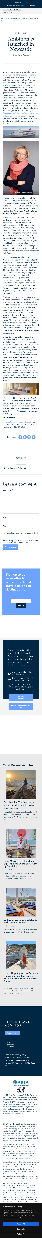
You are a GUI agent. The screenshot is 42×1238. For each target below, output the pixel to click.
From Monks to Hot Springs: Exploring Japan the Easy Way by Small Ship (20, 864)
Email (5, 526)
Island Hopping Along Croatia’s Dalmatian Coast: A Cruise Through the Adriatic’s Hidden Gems (21, 977)
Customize (21, 1229)
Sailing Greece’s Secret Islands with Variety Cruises (20, 921)
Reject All (21, 1234)
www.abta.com (28, 1151)
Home (12, 18)
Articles (17, 18)
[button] (20, 437)
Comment (8, 490)
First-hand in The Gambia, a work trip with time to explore (20, 803)
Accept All (21, 1224)
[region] (21, 1220)
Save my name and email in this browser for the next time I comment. (20, 541)
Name (5, 518)
